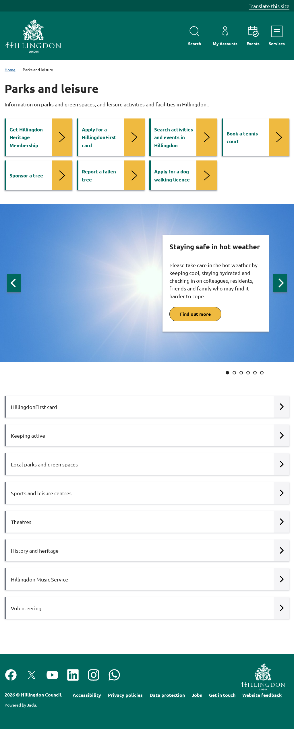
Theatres (21, 522)
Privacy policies (125, 695)
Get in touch (222, 695)
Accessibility (87, 695)
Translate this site (269, 6)
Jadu (31, 704)
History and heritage (35, 551)
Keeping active (28, 436)
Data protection (167, 695)
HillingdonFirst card (34, 407)
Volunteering (26, 608)
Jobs (197, 695)
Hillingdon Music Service (39, 579)
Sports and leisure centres (41, 493)
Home (10, 69)
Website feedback (262, 695)
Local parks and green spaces (44, 464)
